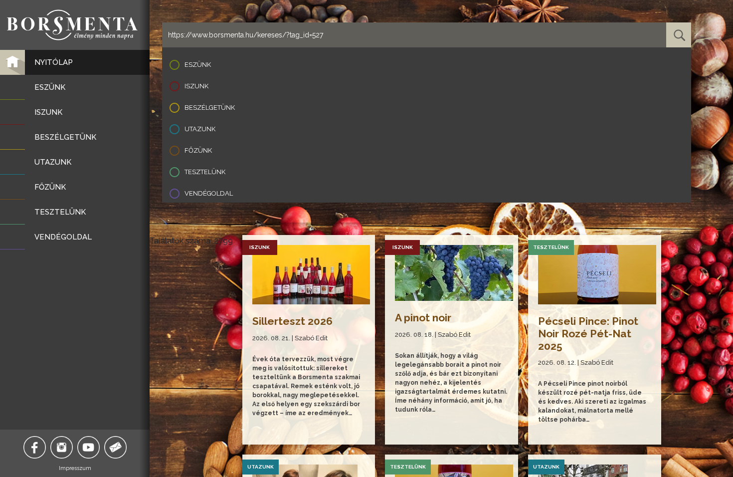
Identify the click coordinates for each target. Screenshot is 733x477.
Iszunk (196, 86)
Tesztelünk (204, 172)
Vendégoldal (208, 193)
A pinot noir (423, 317)
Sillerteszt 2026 (292, 321)
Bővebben (269, 427)
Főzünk (198, 150)
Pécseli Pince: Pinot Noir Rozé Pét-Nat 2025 (588, 333)
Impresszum (75, 468)
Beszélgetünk (209, 107)
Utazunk (199, 129)
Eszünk (197, 64)
